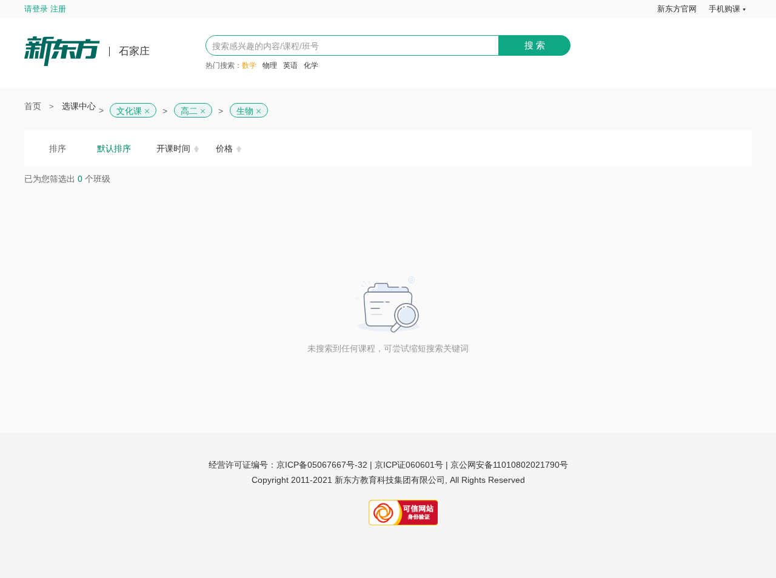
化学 (311, 65)
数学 (249, 65)
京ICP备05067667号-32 (321, 465)
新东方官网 (677, 8)
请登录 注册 (45, 8)
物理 (270, 65)
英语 (290, 65)
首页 (32, 106)
